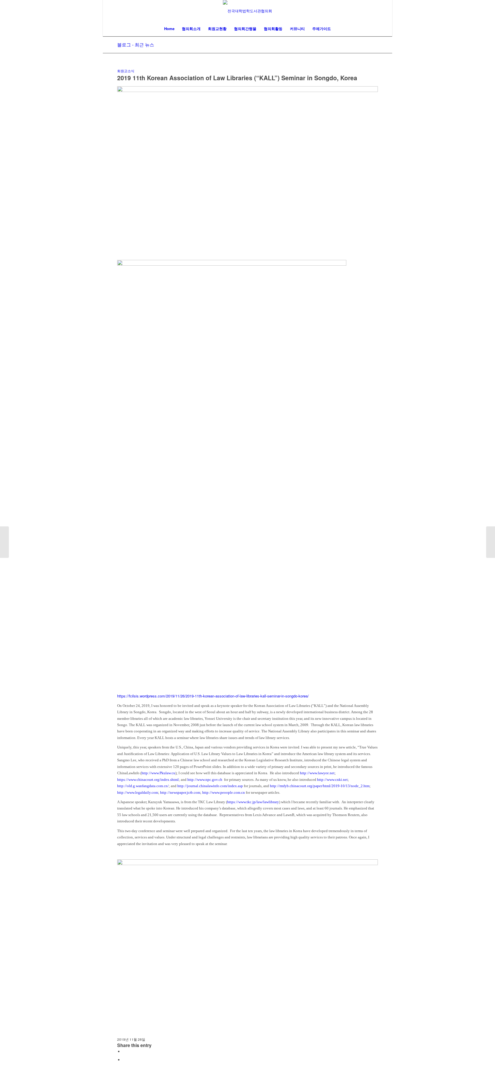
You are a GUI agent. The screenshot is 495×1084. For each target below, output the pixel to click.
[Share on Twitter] (124, 1060)
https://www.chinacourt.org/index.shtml (148, 779)
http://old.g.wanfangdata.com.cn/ (143, 786)
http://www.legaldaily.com (137, 792)
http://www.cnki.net (332, 779)
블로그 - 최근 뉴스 (135, 44)
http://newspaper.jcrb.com (180, 792)
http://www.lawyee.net (317, 773)
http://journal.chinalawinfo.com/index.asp (210, 786)
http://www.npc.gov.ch (204, 779)
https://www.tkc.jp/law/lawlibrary (253, 802)
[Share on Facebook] (124, 1051)
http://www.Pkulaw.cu (158, 773)
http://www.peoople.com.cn (223, 792)
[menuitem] (169, 28)
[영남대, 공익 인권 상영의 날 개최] (4, 542)
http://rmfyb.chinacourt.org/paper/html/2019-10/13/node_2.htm (320, 786)
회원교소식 (125, 70)
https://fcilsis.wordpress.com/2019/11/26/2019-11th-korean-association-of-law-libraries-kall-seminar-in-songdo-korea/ (213, 696)
